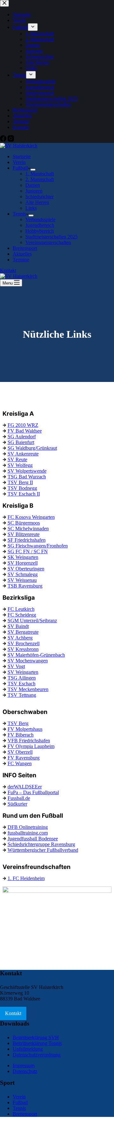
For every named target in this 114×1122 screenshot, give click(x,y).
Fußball (20, 168)
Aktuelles (22, 254)
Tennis (19, 213)
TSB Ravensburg (25, 586)
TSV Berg (18, 723)
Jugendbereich (39, 225)
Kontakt (8, 270)
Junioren (33, 191)
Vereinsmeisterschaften (48, 242)
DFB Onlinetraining (28, 827)
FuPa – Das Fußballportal (33, 792)
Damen (32, 185)
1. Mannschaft (39, 173)
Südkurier (17, 804)
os (37, 523)
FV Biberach (21, 734)
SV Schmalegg (23, 574)
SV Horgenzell (23, 563)
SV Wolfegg (20, 465)
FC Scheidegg (22, 614)
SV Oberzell (20, 752)
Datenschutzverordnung (36, 1054)
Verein (19, 162)
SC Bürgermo (21, 523)
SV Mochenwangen (28, 660)
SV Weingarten (23, 672)
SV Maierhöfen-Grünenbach (36, 655)
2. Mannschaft (39, 179)
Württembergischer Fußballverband (43, 850)
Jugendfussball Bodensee (33, 838)
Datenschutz (25, 1071)
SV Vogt (16, 666)
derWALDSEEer (25, 786)
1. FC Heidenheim (26, 878)
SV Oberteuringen (26, 568)
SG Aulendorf (22, 436)
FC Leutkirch (21, 609)
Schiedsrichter (39, 196)
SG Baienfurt (21, 442)
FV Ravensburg (24, 757)
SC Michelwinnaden (28, 528)
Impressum (24, 1065)
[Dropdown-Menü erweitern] (32, 170)
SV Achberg (20, 637)
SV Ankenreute (23, 453)
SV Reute (17, 459)
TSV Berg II (20, 482)
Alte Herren (37, 202)
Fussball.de (19, 798)
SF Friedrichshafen (27, 540)
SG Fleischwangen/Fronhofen (38, 545)
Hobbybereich (39, 231)
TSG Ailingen (22, 678)
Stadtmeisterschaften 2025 (51, 236)
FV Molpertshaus (25, 729)
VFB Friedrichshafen (29, 740)
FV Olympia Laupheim (31, 746)
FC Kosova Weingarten (31, 517)
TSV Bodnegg (22, 488)
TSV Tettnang (22, 695)
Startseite (22, 156)
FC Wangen (20, 763)
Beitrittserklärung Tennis (37, 1043)
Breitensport (25, 248)
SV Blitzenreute (24, 534)
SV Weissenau (22, 580)
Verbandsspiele (40, 219)
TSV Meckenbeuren (28, 689)
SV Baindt (18, 626)
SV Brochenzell (24, 643)
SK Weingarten (23, 557)
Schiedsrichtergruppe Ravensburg (41, 844)
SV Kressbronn (23, 649)
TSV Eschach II (24, 494)
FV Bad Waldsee (25, 431)
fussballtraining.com (28, 833)
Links (31, 208)
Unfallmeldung (28, 1049)
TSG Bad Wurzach (27, 476)
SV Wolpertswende (27, 471)
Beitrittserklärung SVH (36, 1037)
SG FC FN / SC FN (28, 551)
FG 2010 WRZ (23, 425)
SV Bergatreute (23, 632)
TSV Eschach (21, 683)
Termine (21, 259)
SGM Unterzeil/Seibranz (32, 620)
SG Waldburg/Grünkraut (32, 448)
